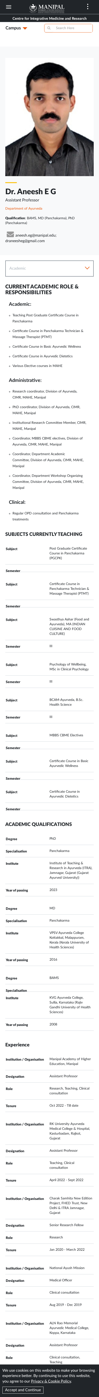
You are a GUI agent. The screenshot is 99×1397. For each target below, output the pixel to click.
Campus (13, 28)
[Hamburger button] (9, 7)
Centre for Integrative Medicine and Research (49, 18)
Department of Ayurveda (23, 208)
